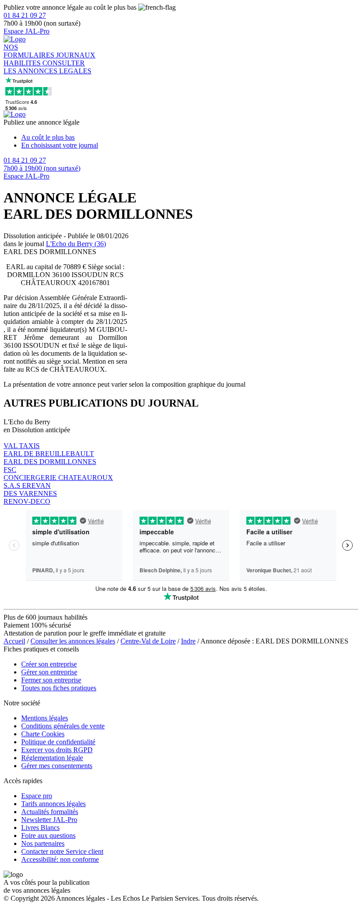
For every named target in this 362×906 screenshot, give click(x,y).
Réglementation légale (52, 757)
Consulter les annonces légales (72, 641)
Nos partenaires (42, 843)
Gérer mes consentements (56, 765)
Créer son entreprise (49, 664)
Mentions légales (44, 718)
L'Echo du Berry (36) (76, 243)
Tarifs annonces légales (53, 803)
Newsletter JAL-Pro (49, 819)
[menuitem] (189, 137)
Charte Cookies (42, 734)
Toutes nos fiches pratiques (58, 688)
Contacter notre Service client (62, 851)
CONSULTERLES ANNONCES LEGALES (47, 67)
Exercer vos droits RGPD (57, 750)
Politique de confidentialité (58, 742)
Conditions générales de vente (63, 726)
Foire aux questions (48, 835)
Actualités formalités (49, 811)
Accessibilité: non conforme (60, 859)
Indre (188, 641)
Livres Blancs (40, 827)
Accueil (14, 641)
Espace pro (36, 795)
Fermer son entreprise (51, 680)
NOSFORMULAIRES (30, 51)
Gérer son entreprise (49, 672)
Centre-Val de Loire (148, 641)
